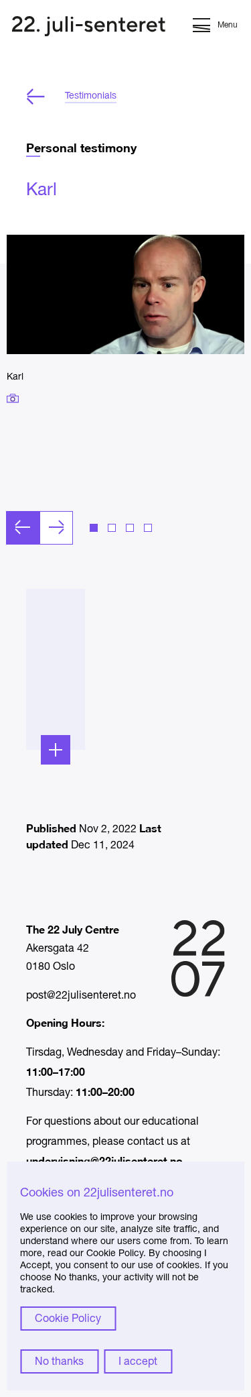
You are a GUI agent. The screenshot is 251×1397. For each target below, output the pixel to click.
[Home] (88, 28)
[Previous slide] (22, 528)
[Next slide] (56, 528)
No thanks (59, 1362)
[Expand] (55, 750)
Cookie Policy (68, 1319)
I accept (137, 1362)
